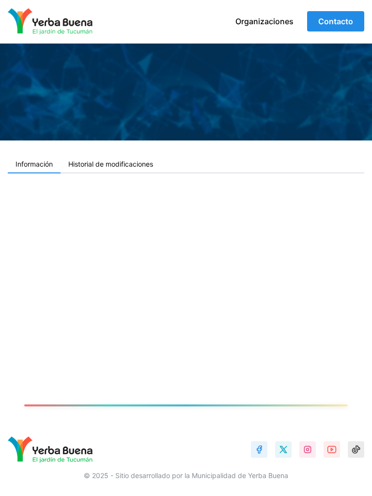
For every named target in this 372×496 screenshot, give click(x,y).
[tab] (34, 164)
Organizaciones (264, 21)
